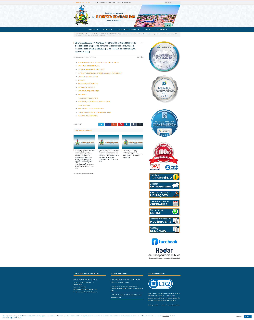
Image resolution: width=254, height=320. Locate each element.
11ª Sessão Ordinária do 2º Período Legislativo (125, 295)
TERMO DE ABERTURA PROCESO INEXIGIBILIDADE (94, 112)
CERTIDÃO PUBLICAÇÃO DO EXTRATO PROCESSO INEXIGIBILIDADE (100, 73)
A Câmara (106, 29)
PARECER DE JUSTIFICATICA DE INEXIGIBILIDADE (94, 102)
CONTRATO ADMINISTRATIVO (88, 77)
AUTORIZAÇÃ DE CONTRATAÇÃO (89, 66)
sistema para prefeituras (172, 293)
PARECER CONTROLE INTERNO (88, 98)
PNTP (156, 305)
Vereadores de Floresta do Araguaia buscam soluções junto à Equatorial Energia (118, 2)
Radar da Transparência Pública (170, 305)
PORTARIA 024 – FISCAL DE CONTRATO (91, 109)
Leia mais (166, 316)
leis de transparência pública (157, 300)
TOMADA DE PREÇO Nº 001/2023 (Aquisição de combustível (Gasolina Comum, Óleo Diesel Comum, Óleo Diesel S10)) (133, 153)
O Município (91, 29)
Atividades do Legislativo (127, 29)
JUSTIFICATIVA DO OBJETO (86, 87)
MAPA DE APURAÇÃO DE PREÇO (88, 91)
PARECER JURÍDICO (84, 105)
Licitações (140, 57)
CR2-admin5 (79, 57)
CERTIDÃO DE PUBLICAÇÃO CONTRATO (91, 69)
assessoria (161, 295)
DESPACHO (81, 80)
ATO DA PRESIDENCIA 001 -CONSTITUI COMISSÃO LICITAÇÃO (98, 62)
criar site (160, 293)
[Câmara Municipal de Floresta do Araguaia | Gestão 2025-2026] (127, 15)
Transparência (161, 29)
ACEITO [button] (247, 316)
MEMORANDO (82, 94)
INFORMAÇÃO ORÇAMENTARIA (88, 84)
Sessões (147, 29)
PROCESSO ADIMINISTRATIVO (88, 116)
